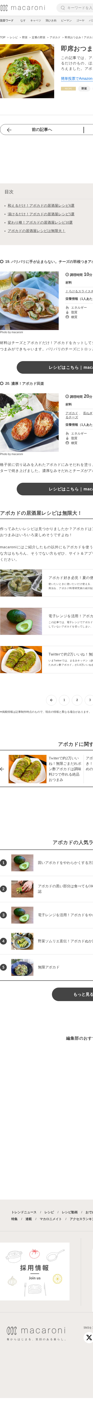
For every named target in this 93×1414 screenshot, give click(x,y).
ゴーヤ (80, 20)
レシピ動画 (70, 1212)
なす (23, 20)
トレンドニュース (24, 1212)
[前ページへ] (51, 700)
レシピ (49, 1212)
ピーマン (66, 20)
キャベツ (35, 20)
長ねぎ (88, 413)
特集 (14, 1219)
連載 (29, 1219)
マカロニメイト (51, 1219)
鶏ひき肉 (51, 20)
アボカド (71, 413)
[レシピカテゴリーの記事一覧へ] (68, 88)
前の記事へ (42, 129)
